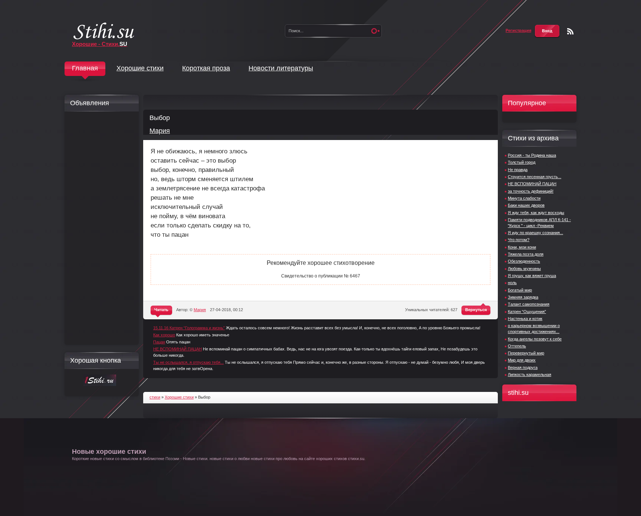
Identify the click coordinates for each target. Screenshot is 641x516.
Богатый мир (520, 290)
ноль (512, 282)
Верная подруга (523, 367)
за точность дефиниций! (530, 191)
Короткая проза (206, 68)
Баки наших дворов (526, 205)
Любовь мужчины (524, 268)
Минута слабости (524, 198)
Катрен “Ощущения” (527, 311)
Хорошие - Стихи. (99, 44)
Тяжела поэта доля (525, 254)
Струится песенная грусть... (534, 176)
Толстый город (521, 162)
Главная (85, 68)
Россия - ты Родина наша (532, 155)
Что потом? (518, 239)
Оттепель (517, 346)
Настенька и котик (525, 318)
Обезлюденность (524, 261)
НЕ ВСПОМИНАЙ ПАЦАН (177, 349)
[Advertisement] (99, 228)
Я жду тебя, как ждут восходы (536, 212)
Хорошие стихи (140, 68)
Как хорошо (164, 335)
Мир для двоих (522, 360)
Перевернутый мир (526, 353)
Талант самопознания (528, 304)
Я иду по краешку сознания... (535, 232)
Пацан (159, 342)
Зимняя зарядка (523, 297)
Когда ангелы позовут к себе (535, 339)
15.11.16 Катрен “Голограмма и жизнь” (189, 328)
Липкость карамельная (529, 374)
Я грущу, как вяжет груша (532, 275)
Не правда (517, 169)
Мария (159, 130)
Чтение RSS (570, 31)
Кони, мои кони (522, 247)
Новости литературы (281, 68)
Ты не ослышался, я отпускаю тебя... (188, 362)
